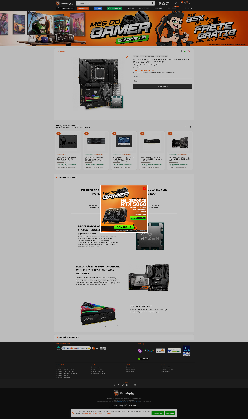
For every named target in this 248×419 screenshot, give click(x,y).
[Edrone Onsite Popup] (124, 209)
